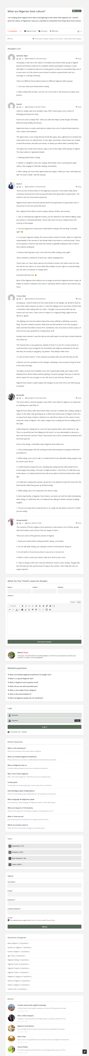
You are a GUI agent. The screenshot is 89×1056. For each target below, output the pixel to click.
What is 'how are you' (16, 816)
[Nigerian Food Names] (11, 1028)
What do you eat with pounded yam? (24, 686)
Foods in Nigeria (19, 952)
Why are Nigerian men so (17, 765)
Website (60, 587)
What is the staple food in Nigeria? (23, 690)
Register (24, 732)
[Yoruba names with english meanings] (11, 1007)
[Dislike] (20, 59)
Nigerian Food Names (25, 1026)
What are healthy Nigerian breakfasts (22, 757)
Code (78, 602)
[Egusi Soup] (11, 1038)
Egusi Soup (21, 1036)
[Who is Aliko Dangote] (11, 1018)
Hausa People (22, 1047)
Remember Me (16, 732)
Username (12, 882)
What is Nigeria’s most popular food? (24, 682)
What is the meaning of (17, 748)
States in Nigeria (19, 985)
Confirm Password (14, 909)
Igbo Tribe (17, 956)
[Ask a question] (84, 1052)
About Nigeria (18, 943)
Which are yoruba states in (18, 825)
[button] (14, 606)
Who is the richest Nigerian (18, 774)
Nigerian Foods (31, 31)
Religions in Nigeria (20, 976)
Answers (44, 31)
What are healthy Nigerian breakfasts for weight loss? (30, 675)
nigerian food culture (56, 39)
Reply (79, 59)
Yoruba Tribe (17, 989)
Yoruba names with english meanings (31, 1005)
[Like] (78, 31)
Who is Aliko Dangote (25, 1016)
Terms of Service (36, 920)
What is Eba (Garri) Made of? (20, 694)
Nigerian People (19, 968)
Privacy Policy (50, 920)
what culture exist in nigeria (72, 39)
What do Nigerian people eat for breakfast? (26, 698)
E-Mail (35, 587)
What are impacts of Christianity (20, 808)
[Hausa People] (11, 1049)
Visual (73, 602)
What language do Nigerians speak (21, 799)
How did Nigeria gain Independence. (21, 791)
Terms (10, 918)
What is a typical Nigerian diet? (22, 678)
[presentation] (14, 606)
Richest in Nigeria (19, 981)
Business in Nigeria (20, 947)
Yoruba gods (12, 782)
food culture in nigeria (42, 39)
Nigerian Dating (18, 960)
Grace (25, 652)
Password (11, 900)
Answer (11, 596)
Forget (77, 720)
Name (10, 587)
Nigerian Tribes (18, 972)
